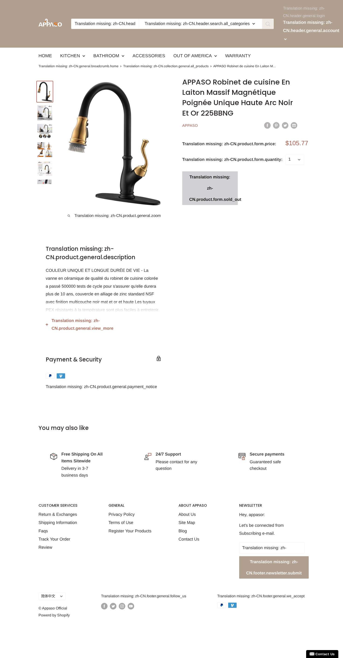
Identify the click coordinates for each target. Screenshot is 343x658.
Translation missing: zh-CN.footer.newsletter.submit (274, 567)
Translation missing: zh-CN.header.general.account (311, 26)
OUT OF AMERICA (192, 55)
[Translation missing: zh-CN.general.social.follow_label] (104, 605)
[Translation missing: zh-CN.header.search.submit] (268, 24)
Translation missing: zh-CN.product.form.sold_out (213, 188)
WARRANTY (238, 55)
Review (45, 547)
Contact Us (188, 539)
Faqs (43, 531)
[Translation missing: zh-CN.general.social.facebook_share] (267, 125)
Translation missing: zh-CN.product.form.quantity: (232, 159)
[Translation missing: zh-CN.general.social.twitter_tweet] (285, 125)
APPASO (190, 125)
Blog (182, 531)
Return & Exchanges (57, 514)
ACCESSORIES (149, 55)
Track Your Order (54, 539)
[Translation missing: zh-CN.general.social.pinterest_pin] (276, 125)
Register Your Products (129, 531)
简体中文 (48, 596)
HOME (45, 55)
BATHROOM (106, 55)
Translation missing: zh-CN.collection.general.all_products (166, 66)
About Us (187, 514)
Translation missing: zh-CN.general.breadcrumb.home (78, 66)
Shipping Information (57, 522)
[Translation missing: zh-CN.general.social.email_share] (294, 125)
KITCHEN (70, 55)
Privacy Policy (121, 514)
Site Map (186, 522)
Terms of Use (120, 522)
